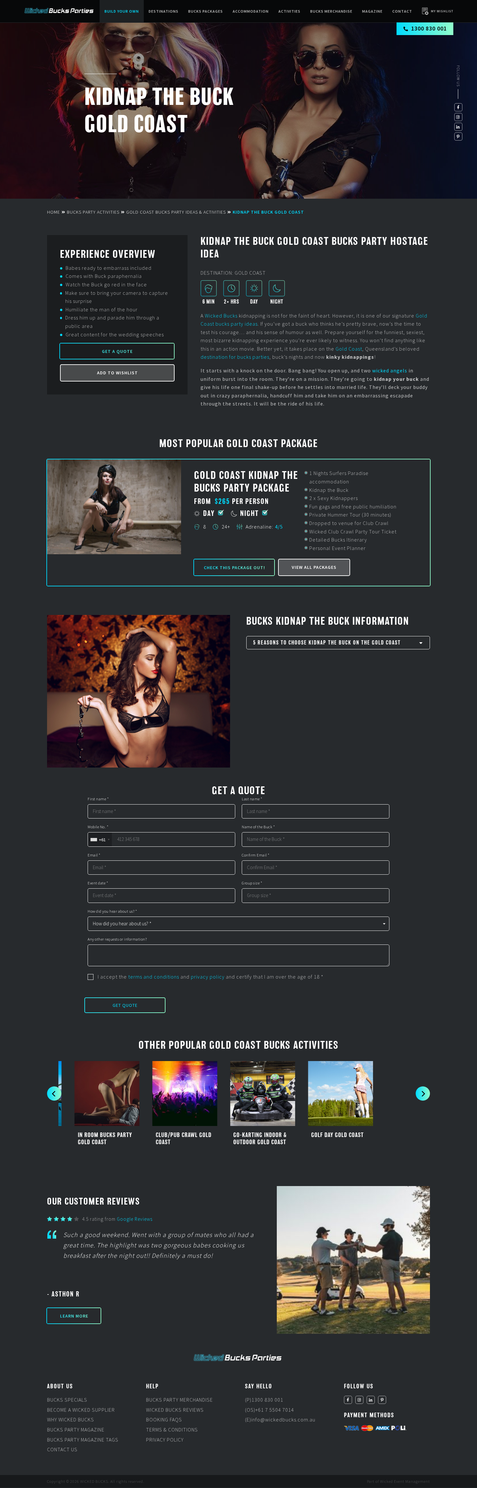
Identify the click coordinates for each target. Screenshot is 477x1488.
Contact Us (62, 1449)
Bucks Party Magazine (75, 1430)
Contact (402, 11)
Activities (289, 11)
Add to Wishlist (117, 373)
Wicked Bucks (221, 315)
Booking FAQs (164, 1420)
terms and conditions (153, 976)
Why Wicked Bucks (70, 1420)
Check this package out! (234, 567)
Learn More (74, 1316)
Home (53, 212)
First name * (98, 799)
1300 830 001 (429, 28)
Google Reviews (135, 1219)
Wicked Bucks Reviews (175, 1410)
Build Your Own (121, 11)
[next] (423, 1093)
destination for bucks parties (235, 357)
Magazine (372, 11)
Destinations (163, 11)
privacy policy (208, 976)
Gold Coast (349, 348)
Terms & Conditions (172, 1430)
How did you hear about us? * (112, 911)
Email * (94, 855)
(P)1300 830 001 (264, 1400)
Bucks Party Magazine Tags (82, 1439)
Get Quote (125, 1005)
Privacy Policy (165, 1439)
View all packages (314, 567)
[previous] (54, 1093)
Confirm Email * (256, 855)
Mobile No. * (98, 827)
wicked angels (389, 370)
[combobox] (100, 839)
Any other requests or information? (117, 939)
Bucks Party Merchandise (179, 1400)
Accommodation (251, 11)
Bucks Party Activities (93, 212)
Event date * (98, 883)
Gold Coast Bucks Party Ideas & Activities (176, 212)
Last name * (252, 799)
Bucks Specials (67, 1400)
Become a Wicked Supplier (81, 1410)
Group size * (252, 883)
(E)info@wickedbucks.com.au (280, 1420)
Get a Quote (117, 351)
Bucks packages (205, 11)
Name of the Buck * (258, 827)
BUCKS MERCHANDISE (331, 11)
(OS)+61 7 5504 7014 (269, 1410)
